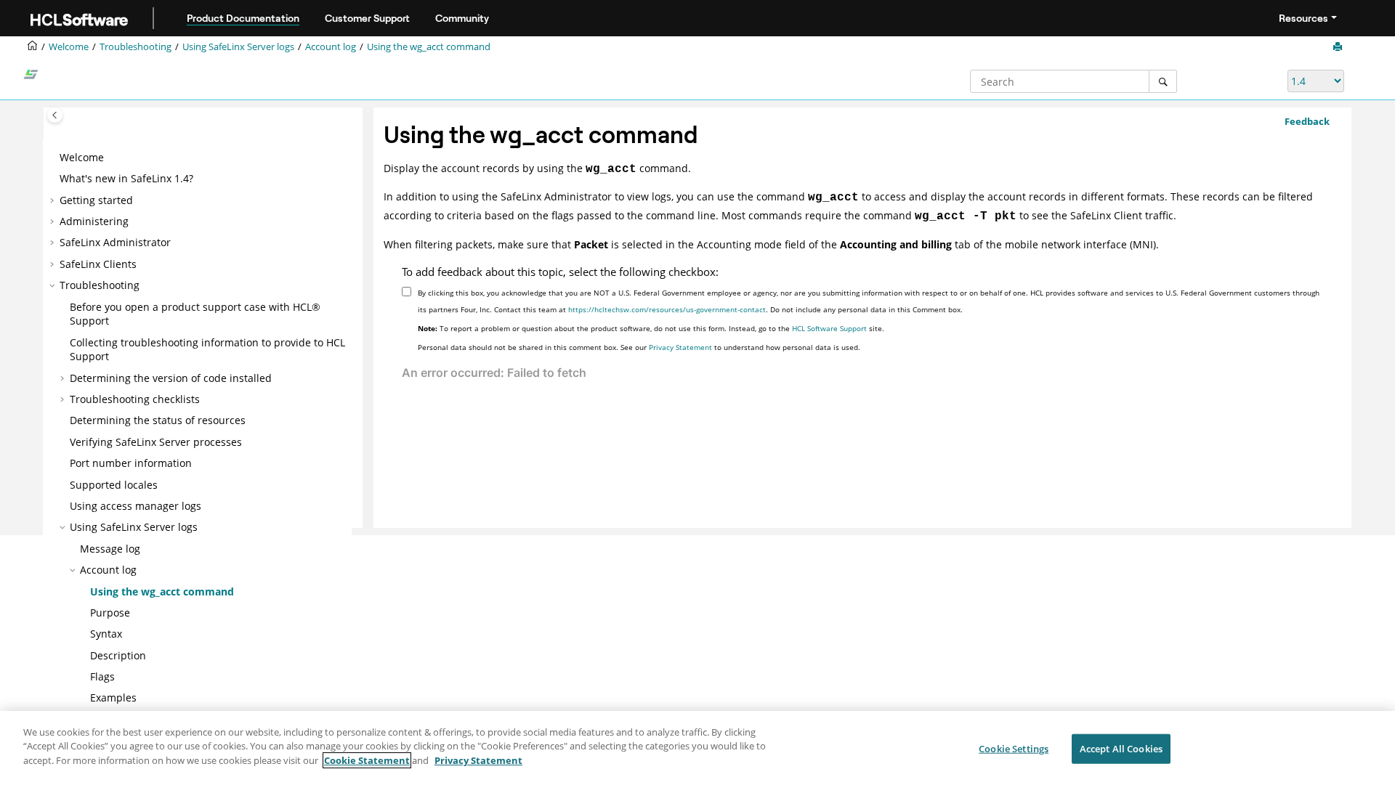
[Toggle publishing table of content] (54, 115)
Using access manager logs (135, 506)
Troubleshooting (135, 47)
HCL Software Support (829, 328)
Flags (102, 676)
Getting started (96, 200)
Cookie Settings (1013, 748)
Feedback (1307, 121)
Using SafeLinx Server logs (238, 47)
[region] (697, 748)
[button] (54, 157)
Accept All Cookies (1121, 748)
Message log (110, 549)
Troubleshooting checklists (135, 399)
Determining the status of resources (158, 420)
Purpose (110, 612)
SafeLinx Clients (98, 264)
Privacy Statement (680, 347)
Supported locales (114, 485)
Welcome (82, 157)
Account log (330, 47)
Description (118, 655)
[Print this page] (1339, 47)
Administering (94, 221)
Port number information (131, 463)
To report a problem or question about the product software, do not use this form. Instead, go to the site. (651, 328)
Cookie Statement (367, 760)
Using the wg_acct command (428, 47)
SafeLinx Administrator (115, 242)
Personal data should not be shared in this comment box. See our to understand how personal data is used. (639, 347)
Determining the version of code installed (171, 378)
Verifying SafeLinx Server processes (156, 442)
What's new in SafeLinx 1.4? (126, 178)
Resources (1303, 18)
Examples (113, 697)
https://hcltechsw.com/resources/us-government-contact (667, 309)
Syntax (106, 633)
